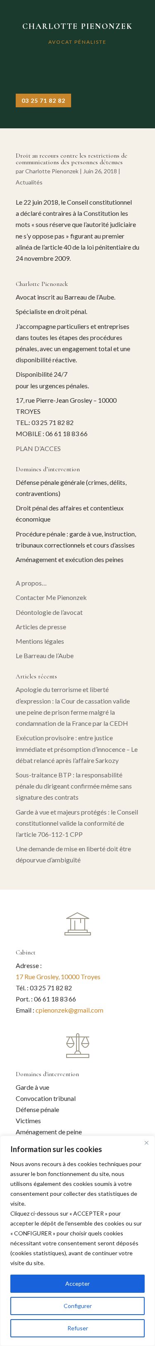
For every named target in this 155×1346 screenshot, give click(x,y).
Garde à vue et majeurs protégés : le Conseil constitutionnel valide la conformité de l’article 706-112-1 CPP (77, 823)
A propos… (31, 583)
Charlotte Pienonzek (52, 171)
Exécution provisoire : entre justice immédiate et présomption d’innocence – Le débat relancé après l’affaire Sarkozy (77, 749)
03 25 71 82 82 (43, 100)
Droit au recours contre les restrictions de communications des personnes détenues (71, 158)
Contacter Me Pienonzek (51, 597)
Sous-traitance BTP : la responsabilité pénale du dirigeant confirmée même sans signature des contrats (74, 786)
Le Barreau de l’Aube (45, 655)
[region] (77, 1241)
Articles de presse (41, 626)
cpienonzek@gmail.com (69, 1010)
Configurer (78, 1305)
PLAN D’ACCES (38, 448)
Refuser (77, 1328)
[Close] (146, 1143)
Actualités (29, 182)
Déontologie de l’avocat (49, 612)
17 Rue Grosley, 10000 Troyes (58, 976)
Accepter (77, 1283)
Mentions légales (40, 641)
